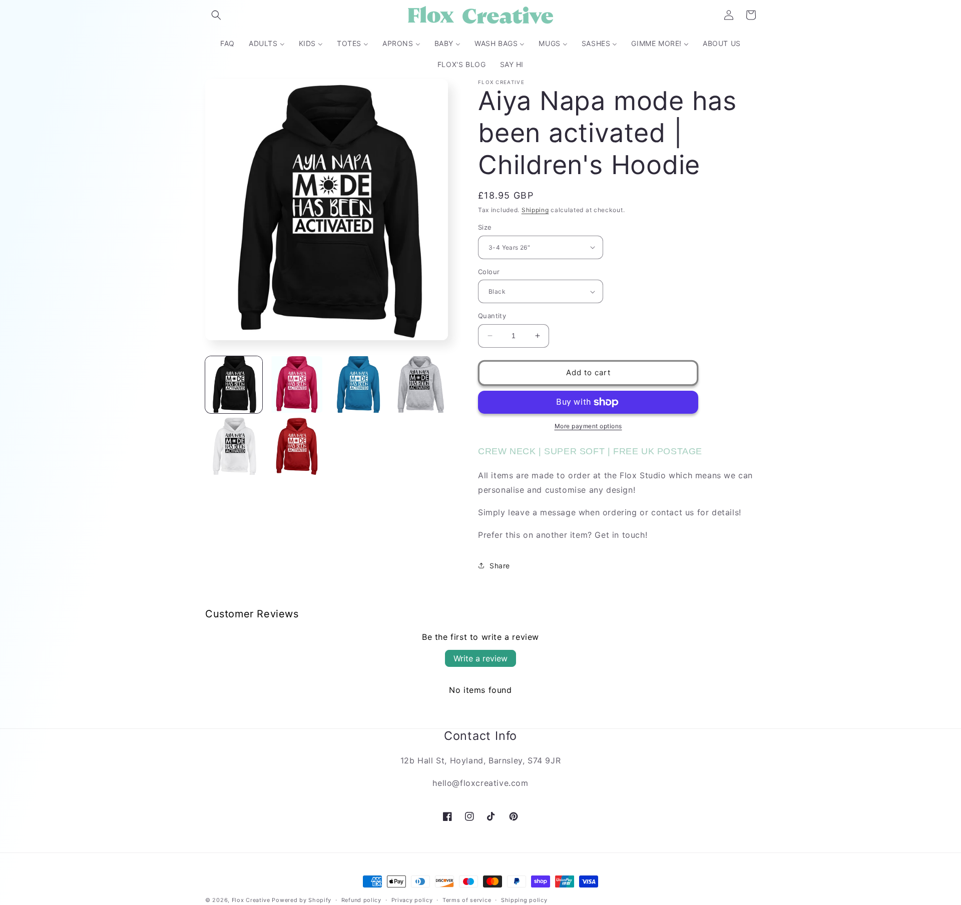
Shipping (535, 210)
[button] (216, 15)
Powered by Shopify (301, 899)
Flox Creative (251, 899)
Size (485, 227)
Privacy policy (412, 899)
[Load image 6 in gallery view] (295, 446)
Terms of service (466, 899)
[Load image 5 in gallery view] (233, 446)
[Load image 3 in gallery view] (357, 384)
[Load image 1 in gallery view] (233, 384)
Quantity (492, 316)
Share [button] (500, 565)
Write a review (480, 658)
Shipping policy (524, 899)
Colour (489, 272)
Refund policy (361, 899)
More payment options (588, 426)
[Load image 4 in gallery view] (419, 384)
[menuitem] (227, 43)
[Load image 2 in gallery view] (295, 384)
